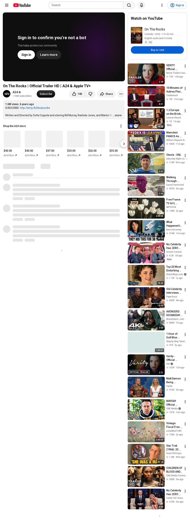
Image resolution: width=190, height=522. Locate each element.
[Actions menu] (121, 126)
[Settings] (162, 5)
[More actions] (121, 94)
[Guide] (6, 5)
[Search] (129, 5)
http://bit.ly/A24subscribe (35, 107)
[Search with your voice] (141, 5)
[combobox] (87, 5)
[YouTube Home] (21, 5)
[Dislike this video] (90, 94)
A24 (15, 92)
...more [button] (117, 115)
